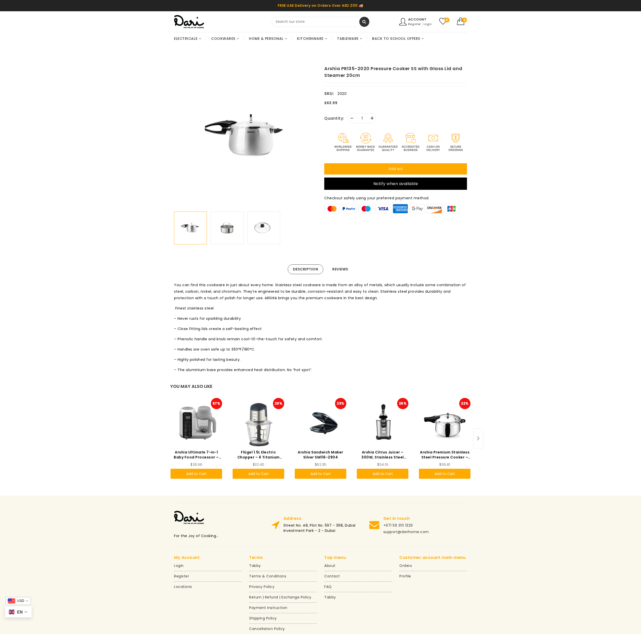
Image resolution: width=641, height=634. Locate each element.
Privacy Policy (261, 586)
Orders (405, 565)
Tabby (255, 565)
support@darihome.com (406, 531)
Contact (332, 576)
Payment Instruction (268, 607)
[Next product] (478, 438)
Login (428, 24)
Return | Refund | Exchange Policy (280, 597)
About (330, 565)
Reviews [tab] (340, 269)
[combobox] (320, 22)
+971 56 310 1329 (398, 525)
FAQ (328, 586)
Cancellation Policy (267, 628)
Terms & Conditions (267, 576)
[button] (462, 21)
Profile (405, 576)
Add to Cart (196, 473)
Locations (183, 586)
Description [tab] (305, 269)
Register (414, 24)
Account (417, 19)
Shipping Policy (263, 618)
